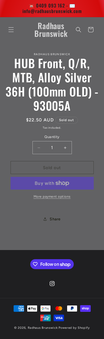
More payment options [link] (52, 196)
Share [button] (55, 219)
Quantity (51, 137)
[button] (11, 30)
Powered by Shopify (74, 328)
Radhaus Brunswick (43, 328)
